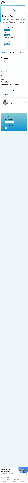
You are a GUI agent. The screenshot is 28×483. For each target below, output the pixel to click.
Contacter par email (5, 81)
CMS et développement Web (9, 37)
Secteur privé (7, 43)
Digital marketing (7, 32)
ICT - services (7, 30)
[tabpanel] (14, 93)
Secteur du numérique (9, 121)
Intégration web (15, 32)
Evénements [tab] (13, 52)
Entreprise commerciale (9, 45)
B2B (6, 127)
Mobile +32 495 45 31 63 (6, 82)
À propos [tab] (4, 52)
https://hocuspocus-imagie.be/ (12, 84)
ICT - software (7, 35)
